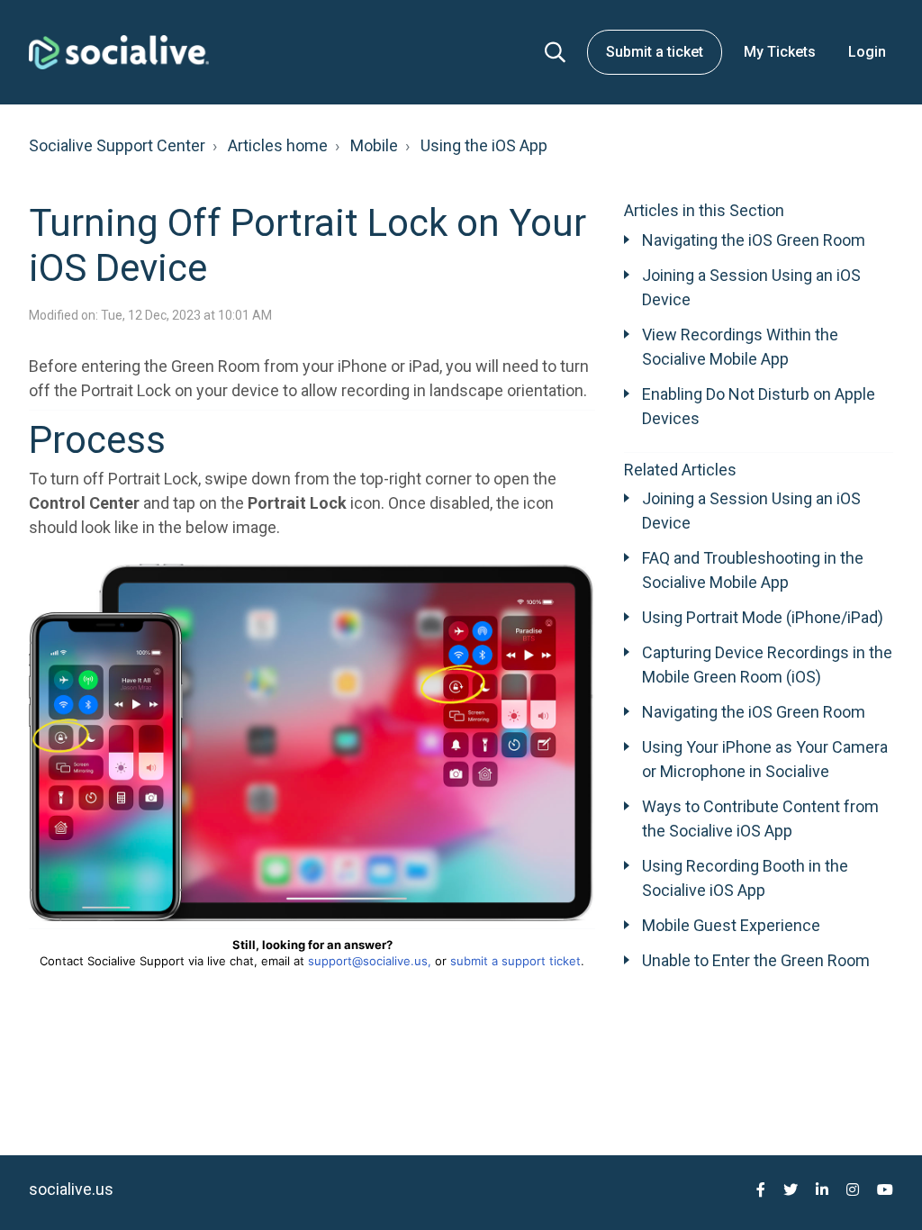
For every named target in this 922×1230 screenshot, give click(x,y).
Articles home (278, 145)
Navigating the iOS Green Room (753, 240)
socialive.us (71, 1189)
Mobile (374, 145)
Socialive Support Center (117, 145)
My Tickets (780, 51)
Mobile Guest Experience (731, 925)
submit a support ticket (515, 961)
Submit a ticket (654, 51)
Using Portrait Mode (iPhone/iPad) (762, 617)
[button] (555, 52)
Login (867, 51)
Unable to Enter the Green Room (756, 960)
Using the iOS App (483, 145)
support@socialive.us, (369, 961)
